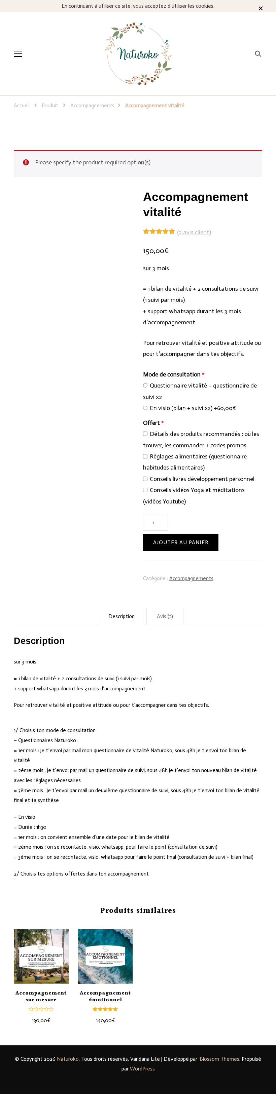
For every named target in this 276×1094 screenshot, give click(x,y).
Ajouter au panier (180, 542)
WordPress (142, 1068)
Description (121, 616)
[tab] (121, 616)
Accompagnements (191, 578)
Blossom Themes (219, 1059)
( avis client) (194, 232)
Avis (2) (165, 616)
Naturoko (68, 1059)
